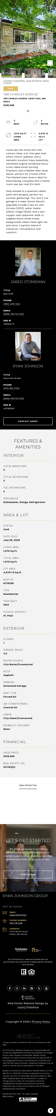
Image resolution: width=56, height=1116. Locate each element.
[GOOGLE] (31, 988)
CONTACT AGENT (28, 421)
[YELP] (39, 988)
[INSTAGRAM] (17, 988)
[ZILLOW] (46, 988)
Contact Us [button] (28, 874)
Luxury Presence (28, 1007)
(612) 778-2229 (16, 923)
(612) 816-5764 (11, 388)
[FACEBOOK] (9, 988)
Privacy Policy (41, 1021)
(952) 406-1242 (11, 304)
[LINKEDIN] (24, 988)
